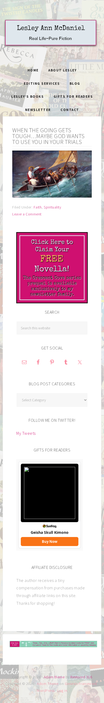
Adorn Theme (48, 683)
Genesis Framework (81, 683)
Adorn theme (54, 677)
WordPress (46, 690)
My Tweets (26, 433)
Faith (38, 207)
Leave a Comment (27, 214)
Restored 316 (81, 677)
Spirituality (52, 207)
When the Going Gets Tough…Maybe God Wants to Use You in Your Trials (48, 136)
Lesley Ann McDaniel (52, 38)
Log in (62, 690)
